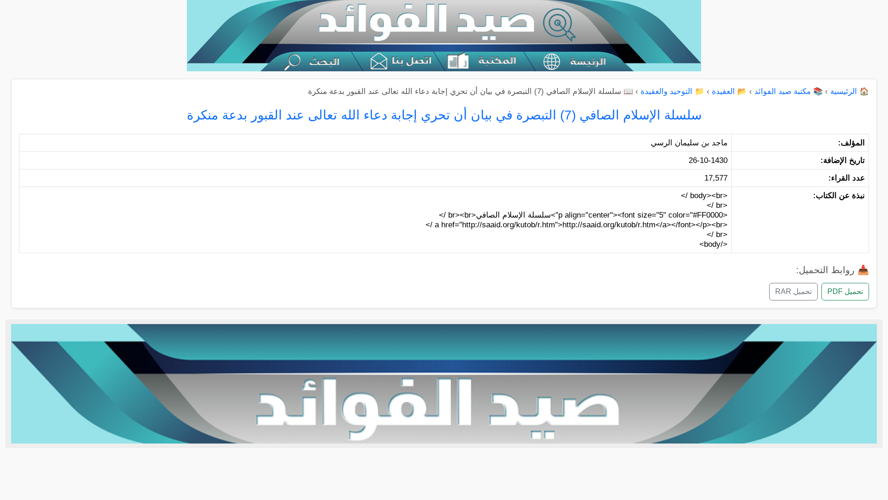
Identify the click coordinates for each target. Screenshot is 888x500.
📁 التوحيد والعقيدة (672, 91)
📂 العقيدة (729, 91)
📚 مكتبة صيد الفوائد (788, 91)
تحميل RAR (793, 291)
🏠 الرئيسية (849, 91)
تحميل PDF (845, 291)
